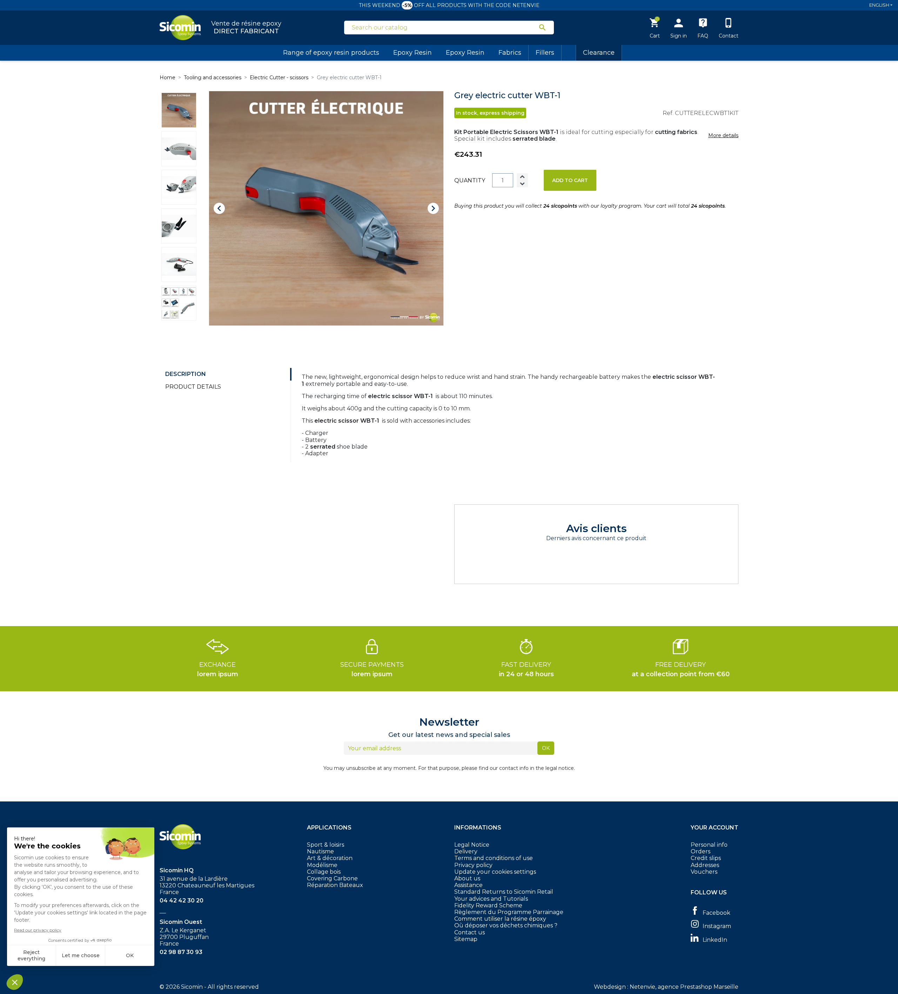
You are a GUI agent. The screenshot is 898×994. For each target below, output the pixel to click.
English (879, 5)
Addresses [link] (705, 865)
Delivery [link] (465, 851)
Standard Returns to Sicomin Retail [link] (503, 891)
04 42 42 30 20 (181, 900)
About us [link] (467, 878)
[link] (714, 912)
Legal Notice (471, 844)
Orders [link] (700, 851)
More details (723, 136)
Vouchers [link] (704, 871)
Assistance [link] (468, 885)
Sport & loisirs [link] (325, 844)
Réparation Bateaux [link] (335, 885)
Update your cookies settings (495, 871)
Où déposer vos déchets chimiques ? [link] (505, 925)
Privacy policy (473, 865)
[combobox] (444, 27)
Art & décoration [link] (330, 858)
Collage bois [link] (324, 871)
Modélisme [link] (322, 865)
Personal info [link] (709, 844)
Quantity (469, 180)
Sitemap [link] (465, 939)
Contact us (469, 932)
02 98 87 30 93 (181, 952)
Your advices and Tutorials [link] (491, 898)
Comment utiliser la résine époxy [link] (500, 918)
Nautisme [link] (320, 851)
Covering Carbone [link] (332, 878)
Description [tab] (185, 374)
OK (546, 748)
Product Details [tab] (193, 386)
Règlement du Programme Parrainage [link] (508, 912)
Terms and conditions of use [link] (493, 858)
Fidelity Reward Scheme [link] (488, 905)
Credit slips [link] (706, 858)
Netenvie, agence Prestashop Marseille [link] (684, 986)
